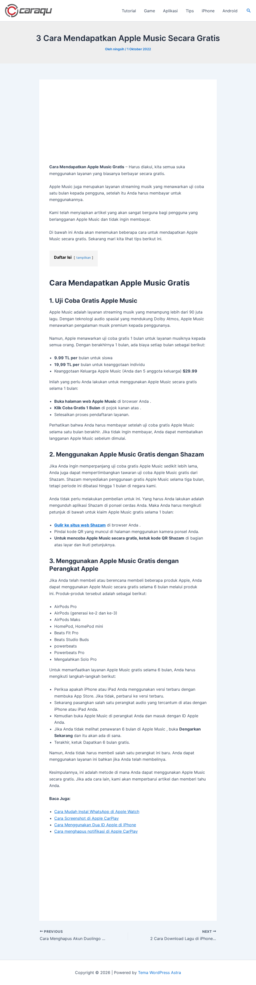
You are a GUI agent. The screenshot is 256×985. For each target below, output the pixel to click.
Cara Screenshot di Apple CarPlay (86, 818)
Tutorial (129, 10)
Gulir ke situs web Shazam (80, 525)
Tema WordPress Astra (159, 972)
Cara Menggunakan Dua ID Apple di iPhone (95, 824)
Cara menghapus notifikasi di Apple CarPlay (96, 831)
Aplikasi (170, 10)
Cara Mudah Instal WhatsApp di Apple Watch (96, 811)
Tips (190, 10)
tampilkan (83, 258)
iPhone (208, 10)
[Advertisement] (128, 127)
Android (230, 10)
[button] (248, 11)
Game (149, 10)
